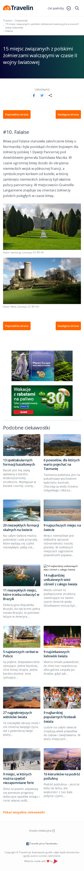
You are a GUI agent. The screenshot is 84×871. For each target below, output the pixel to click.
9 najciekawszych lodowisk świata (56, 654)
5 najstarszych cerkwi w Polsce (20, 654)
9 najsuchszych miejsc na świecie (62, 527)
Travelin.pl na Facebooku (43, 843)
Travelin (7, 20)
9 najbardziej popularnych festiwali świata (60, 717)
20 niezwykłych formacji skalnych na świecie (21, 527)
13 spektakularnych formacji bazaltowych (19, 462)
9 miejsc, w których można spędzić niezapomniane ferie (18, 778)
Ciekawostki (21, 20)
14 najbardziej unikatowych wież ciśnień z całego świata (60, 579)
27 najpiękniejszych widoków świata (17, 714)
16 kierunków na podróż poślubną (62, 776)
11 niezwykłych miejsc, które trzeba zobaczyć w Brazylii (21, 594)
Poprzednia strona (17, 114)
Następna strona (68, 114)
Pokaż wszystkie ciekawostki (24, 812)
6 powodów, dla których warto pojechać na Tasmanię (62, 464)
